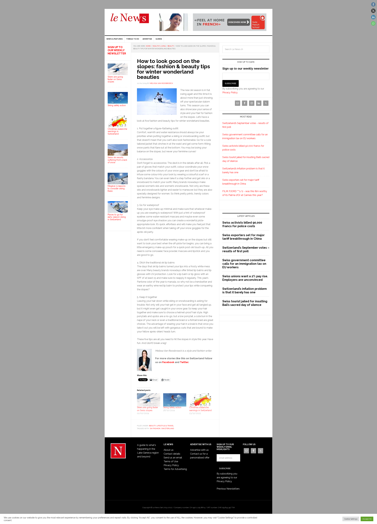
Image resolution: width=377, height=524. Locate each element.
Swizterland (167, 428)
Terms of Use (171, 461)
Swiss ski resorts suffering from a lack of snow (117, 160)
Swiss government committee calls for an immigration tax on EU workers (244, 263)
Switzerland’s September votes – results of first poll (245, 249)
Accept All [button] (367, 519)
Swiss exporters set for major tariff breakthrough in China (243, 236)
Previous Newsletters (228, 488)
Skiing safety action (172, 407)
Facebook (168, 362)
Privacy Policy (229, 92)
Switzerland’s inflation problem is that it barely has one (244, 290)
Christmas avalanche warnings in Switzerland (117, 131)
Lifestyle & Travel (165, 426)
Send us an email (173, 457)
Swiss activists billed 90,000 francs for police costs (242, 224)
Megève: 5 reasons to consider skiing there (116, 188)
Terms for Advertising (175, 469)
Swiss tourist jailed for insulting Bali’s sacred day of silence (244, 303)
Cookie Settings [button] (350, 519)
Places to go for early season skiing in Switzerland (117, 217)
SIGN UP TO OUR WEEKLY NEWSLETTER (117, 50)
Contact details (172, 453)
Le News (130, 20)
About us (168, 450)
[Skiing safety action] (174, 400)
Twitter (184, 362)
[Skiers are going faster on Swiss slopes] (148, 400)
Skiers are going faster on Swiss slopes (115, 79)
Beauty (152, 426)
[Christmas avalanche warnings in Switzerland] (201, 400)
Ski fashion (155, 428)
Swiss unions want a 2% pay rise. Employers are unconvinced (245, 278)
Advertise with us (199, 450)
